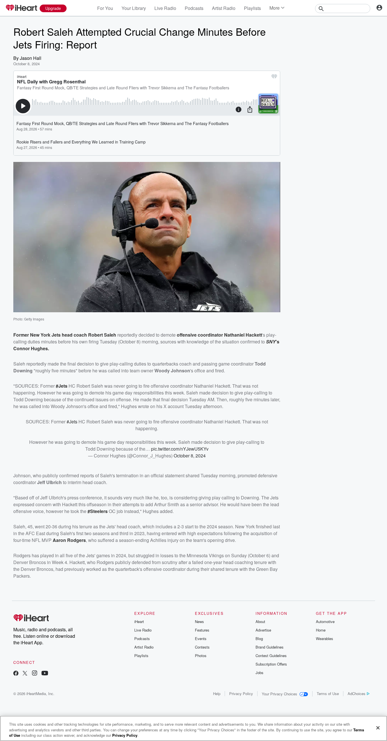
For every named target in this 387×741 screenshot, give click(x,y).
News (199, 621)
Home (321, 630)
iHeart (139, 621)
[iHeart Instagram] (34, 673)
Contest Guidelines (271, 655)
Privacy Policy (241, 693)
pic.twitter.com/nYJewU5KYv (180, 449)
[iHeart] (21, 8)
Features (202, 630)
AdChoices (356, 693)
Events (201, 638)
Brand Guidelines (270, 647)
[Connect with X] (25, 673)
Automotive (325, 621)
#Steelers (98, 511)
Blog (259, 638)
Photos (201, 655)
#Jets (61, 386)
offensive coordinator (200, 335)
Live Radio (165, 8)
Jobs (259, 672)
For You (105, 8)
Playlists (252, 8)
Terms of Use (328, 693)
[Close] (378, 727)
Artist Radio (223, 8)
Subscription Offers (271, 664)
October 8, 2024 (190, 455)
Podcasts (194, 8)
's (277, 341)
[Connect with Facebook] (15, 673)
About (260, 621)
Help (216, 693)
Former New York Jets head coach (50, 335)
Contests (202, 647)
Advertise (263, 630)
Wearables (324, 638)
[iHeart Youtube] (44, 673)
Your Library (134, 8)
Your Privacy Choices (279, 693)
